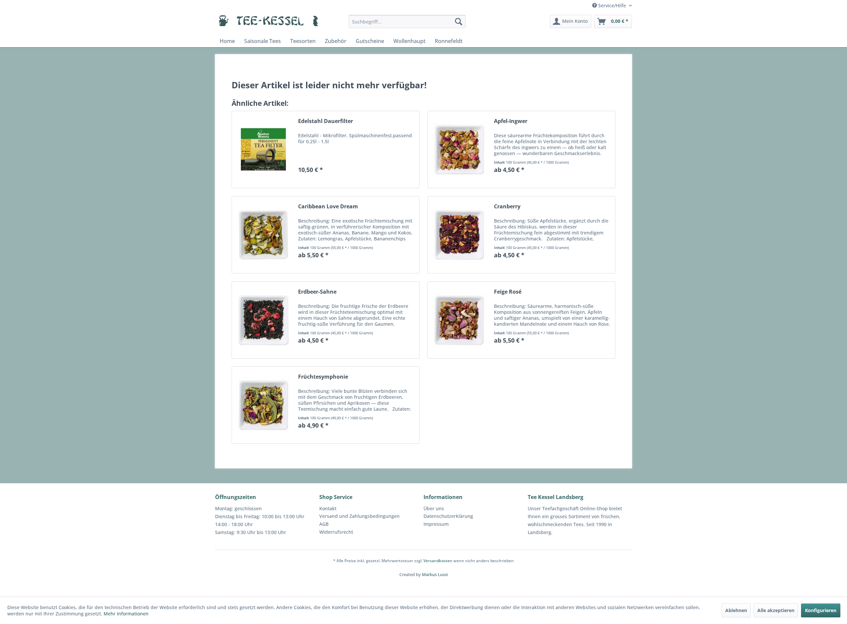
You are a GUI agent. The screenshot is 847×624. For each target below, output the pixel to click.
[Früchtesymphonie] (263, 405)
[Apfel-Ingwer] (459, 149)
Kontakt (327, 508)
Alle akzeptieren (775, 610)
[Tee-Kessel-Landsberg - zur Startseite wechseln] (268, 23)
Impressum (436, 524)
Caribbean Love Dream (328, 206)
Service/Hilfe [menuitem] (612, 5)
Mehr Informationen (126, 613)
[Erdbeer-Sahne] (263, 320)
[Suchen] (459, 21)
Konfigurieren (820, 610)
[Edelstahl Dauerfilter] (263, 149)
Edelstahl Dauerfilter (325, 121)
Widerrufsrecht (336, 532)
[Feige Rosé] (459, 320)
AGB (324, 524)
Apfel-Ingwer (510, 121)
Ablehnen (736, 610)
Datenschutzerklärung (448, 516)
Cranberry (507, 206)
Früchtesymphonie (323, 376)
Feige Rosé (507, 291)
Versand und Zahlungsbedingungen (359, 516)
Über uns (434, 508)
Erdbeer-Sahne (317, 291)
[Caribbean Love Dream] (263, 235)
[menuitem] (407, 21)
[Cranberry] (459, 235)
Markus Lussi (435, 574)
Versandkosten (438, 560)
